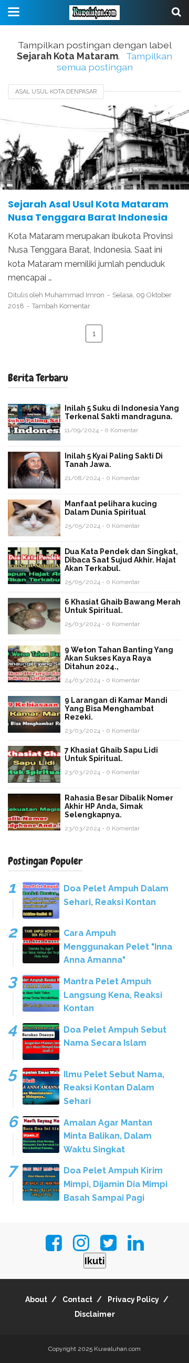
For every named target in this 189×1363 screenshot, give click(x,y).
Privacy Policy (133, 1299)
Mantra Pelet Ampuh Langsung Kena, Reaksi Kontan (113, 994)
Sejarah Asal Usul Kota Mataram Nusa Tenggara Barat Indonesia (88, 210)
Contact (77, 1299)
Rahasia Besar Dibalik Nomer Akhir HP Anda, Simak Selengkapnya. (119, 806)
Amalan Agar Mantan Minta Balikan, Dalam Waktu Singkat (108, 1136)
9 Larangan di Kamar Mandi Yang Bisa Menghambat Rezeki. (116, 708)
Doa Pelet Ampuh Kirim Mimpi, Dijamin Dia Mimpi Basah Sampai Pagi (115, 1184)
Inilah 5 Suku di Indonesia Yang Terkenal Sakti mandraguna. (122, 412)
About (36, 1299)
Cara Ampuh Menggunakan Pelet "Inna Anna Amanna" (118, 946)
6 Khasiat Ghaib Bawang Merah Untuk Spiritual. (123, 606)
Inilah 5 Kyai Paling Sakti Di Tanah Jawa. (114, 460)
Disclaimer (95, 1314)
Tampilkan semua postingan (114, 61)
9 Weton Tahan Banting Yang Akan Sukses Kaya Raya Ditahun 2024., (119, 658)
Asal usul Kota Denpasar (56, 91)
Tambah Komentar (61, 306)
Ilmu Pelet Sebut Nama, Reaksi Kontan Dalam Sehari (114, 1087)
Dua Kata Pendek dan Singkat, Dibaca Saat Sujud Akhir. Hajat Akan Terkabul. (121, 560)
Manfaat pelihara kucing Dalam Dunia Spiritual (111, 508)
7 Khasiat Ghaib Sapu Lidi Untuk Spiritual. (111, 754)
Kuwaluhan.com (117, 1348)
